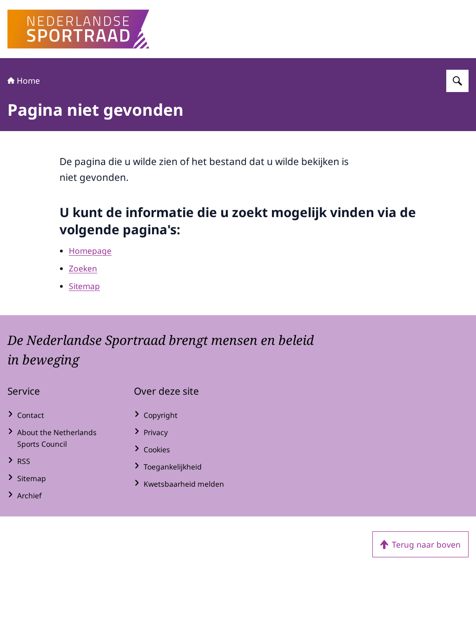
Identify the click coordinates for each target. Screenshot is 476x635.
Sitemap (84, 285)
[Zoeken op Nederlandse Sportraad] (457, 81)
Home (28, 80)
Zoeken (83, 268)
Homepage (90, 250)
